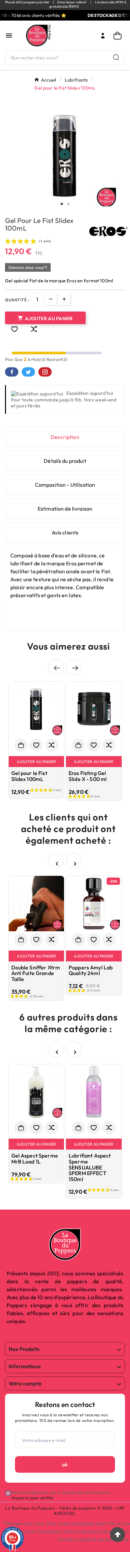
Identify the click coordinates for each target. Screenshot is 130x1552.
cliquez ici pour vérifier (32, 1497)
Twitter (28, 372)
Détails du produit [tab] (65, 461)
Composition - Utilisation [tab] (65, 484)
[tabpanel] (65, 156)
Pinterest (45, 372)
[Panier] (119, 36)
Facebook (11, 372)
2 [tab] (68, 204)
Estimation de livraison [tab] (65, 508)
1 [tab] (61, 204)
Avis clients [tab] (65, 532)
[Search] (116, 57)
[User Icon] (103, 35)
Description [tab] (65, 437)
